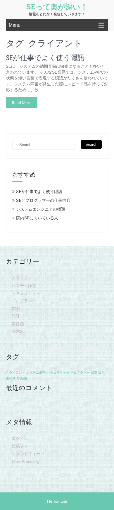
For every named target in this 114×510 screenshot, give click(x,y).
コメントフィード (28, 453)
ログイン (20, 438)
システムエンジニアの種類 (40, 209)
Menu (14, 25)
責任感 (18, 323)
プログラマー (24, 301)
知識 (16, 308)
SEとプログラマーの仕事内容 (43, 200)
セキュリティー (26, 293)
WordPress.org (25, 461)
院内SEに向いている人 (37, 218)
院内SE (18, 331)
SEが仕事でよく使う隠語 (45, 58)
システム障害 (24, 285)
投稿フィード (24, 446)
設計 (16, 316)
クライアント (24, 278)
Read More (22, 102)
